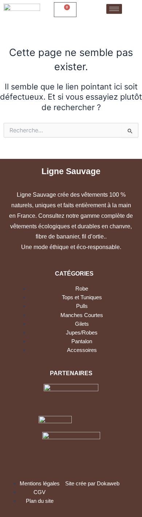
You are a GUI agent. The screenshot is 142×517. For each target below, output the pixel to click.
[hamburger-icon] (114, 9)
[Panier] (65, 9)
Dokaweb (108, 483)
